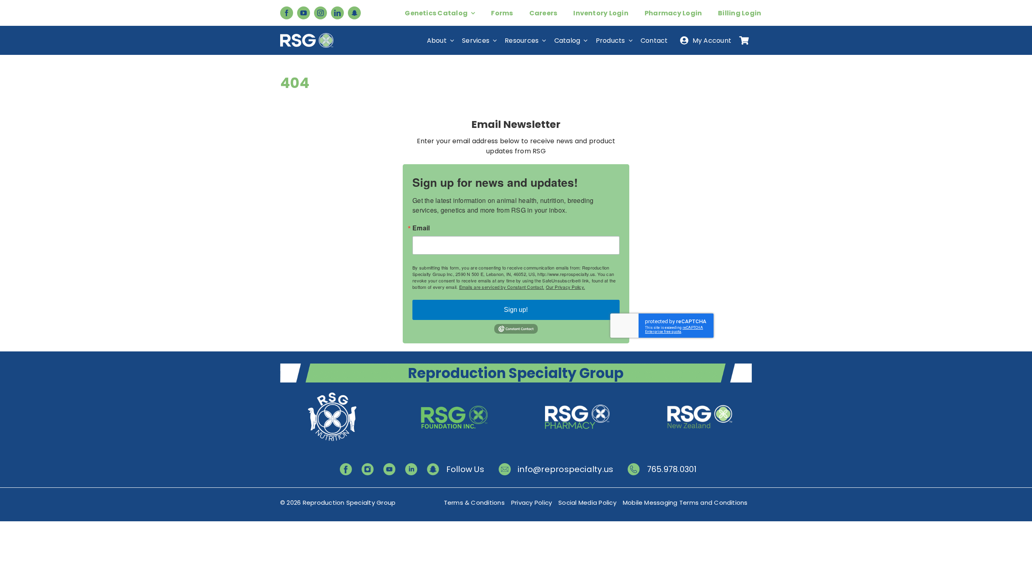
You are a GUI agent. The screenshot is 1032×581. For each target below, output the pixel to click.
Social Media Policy (587, 502)
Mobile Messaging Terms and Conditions (685, 502)
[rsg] (306, 36)
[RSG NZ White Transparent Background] (700, 393)
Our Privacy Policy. (565, 287)
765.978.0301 (672, 469)
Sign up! (516, 309)
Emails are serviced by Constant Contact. (502, 287)
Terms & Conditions (474, 502)
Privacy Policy (531, 502)
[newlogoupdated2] (332, 393)
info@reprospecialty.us (565, 469)
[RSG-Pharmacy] (577, 393)
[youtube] (303, 12)
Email (421, 228)
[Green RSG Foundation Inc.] (454, 393)
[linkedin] (337, 12)
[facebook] (286, 12)
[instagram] (320, 12)
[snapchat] (354, 12)
